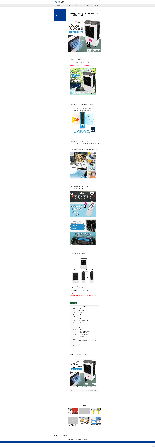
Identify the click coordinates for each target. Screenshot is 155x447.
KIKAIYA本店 (68, 5)
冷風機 (92, 390)
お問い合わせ (96, 5)
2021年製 (72, 390)
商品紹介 (72, 390)
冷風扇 (91, 390)
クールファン (80, 390)
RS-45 (74, 390)
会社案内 (58, 5)
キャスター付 (76, 390)
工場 (95, 390)
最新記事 (56, 21)
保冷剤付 (89, 390)
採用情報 (77, 5)
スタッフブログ (87, 5)
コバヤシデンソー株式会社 (61, 435)
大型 (94, 390)
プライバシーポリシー (80, 439)
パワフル (87, 390)
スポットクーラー (84, 390)
